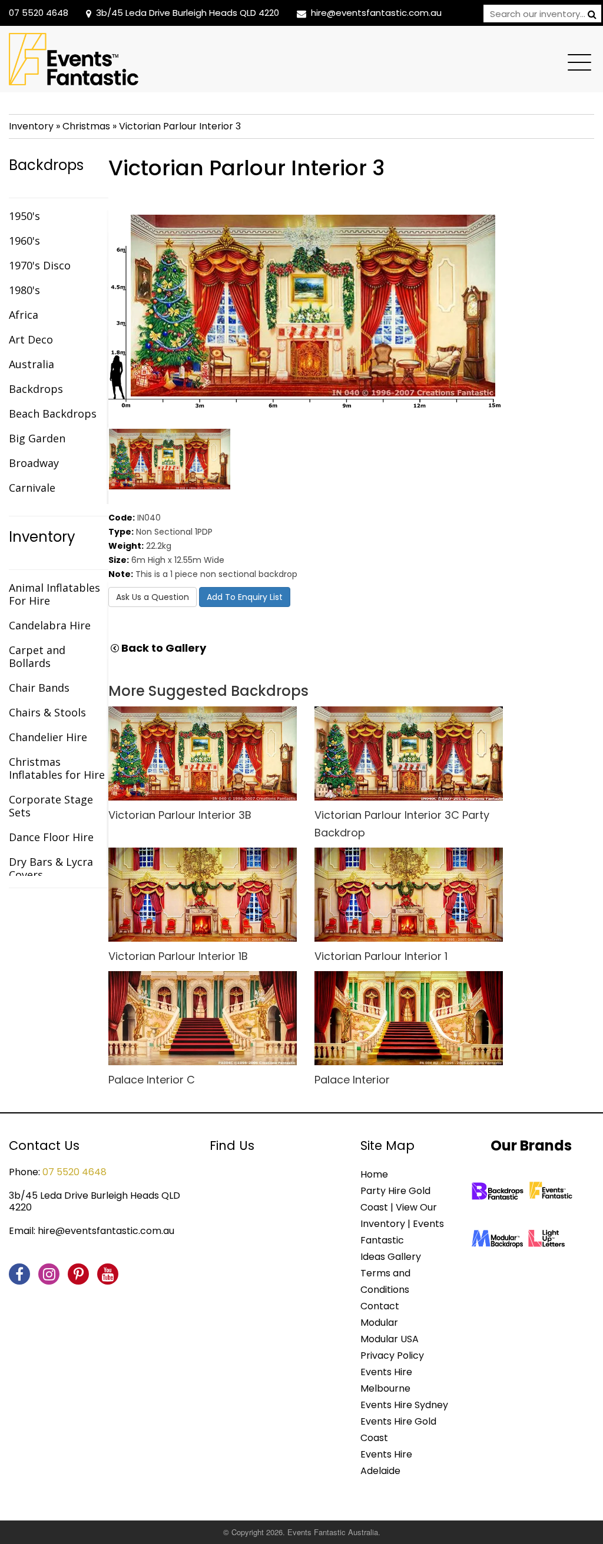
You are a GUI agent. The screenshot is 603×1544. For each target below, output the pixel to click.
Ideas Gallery (390, 1256)
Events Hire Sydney (404, 1405)
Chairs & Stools (47, 712)
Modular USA (389, 1339)
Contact (379, 1306)
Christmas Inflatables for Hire (57, 768)
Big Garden (37, 438)
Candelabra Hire (50, 625)
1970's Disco (40, 265)
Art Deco (31, 339)
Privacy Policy (392, 1355)
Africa (23, 315)
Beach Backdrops (53, 413)
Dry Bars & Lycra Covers (51, 868)
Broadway (34, 463)
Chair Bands (39, 688)
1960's (24, 241)
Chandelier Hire (48, 737)
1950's (24, 216)
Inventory (31, 126)
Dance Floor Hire (51, 837)
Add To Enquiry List (245, 597)
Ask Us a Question (152, 597)
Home (374, 1174)
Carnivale (32, 488)
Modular (379, 1322)
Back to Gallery (162, 648)
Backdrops (46, 165)
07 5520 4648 (38, 12)
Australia (31, 364)
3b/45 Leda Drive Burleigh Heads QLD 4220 (187, 12)
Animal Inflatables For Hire (54, 594)
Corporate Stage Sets (51, 805)
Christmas (86, 126)
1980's (24, 290)
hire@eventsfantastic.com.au (376, 12)
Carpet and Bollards (37, 656)
